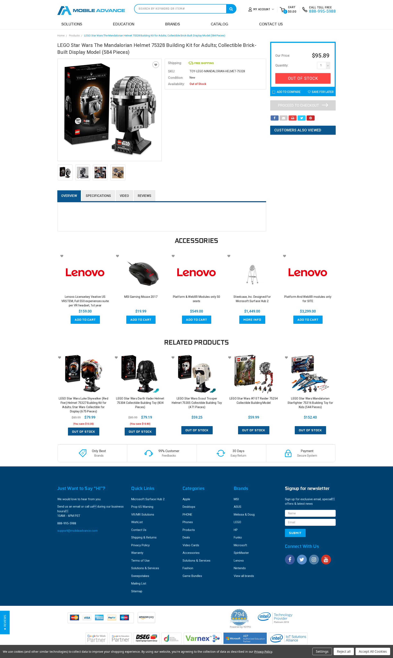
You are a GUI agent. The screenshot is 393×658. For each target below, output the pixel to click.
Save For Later (323, 92)
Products (74, 35)
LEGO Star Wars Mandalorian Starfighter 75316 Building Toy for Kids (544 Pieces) (310, 403)
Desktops (189, 507)
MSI (236, 499)
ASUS (237, 507)
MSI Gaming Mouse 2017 (140, 296)
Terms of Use (140, 560)
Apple (186, 499)
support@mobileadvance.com (77, 531)
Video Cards (191, 545)
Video (124, 196)
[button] (5, 622)
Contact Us (271, 24)
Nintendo (240, 568)
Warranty (137, 553)
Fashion (188, 568)
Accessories (191, 553)
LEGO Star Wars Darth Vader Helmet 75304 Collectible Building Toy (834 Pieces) (140, 403)
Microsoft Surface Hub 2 (148, 499)
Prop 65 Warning (142, 507)
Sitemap (136, 591)
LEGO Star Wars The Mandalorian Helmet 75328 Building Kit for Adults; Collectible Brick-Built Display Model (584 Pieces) (154, 35)
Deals (186, 537)
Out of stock (83, 432)
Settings (322, 651)
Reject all (344, 651)
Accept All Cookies (373, 651)
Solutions (71, 24)
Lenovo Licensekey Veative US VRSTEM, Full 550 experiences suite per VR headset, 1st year (85, 301)
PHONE (187, 514)
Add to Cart (85, 320)
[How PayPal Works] (101, 619)
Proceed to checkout (299, 105)
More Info (252, 320)
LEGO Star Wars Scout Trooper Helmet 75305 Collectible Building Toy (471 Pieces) (197, 403)
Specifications (98, 196)
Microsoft (240, 545)
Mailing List (138, 583)
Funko (238, 537)
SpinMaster (241, 553)
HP (236, 530)
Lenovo (239, 560)
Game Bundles (192, 576)
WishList (137, 522)
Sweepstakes (140, 576)
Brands (172, 24)
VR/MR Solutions (142, 514)
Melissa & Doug (244, 514)
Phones (188, 522)
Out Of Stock (303, 78)
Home (60, 35)
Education (123, 24)
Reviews (144, 196)
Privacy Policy (140, 545)
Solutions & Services (145, 568)
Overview (69, 196)
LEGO (237, 522)
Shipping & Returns (144, 537)
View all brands (244, 576)
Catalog (219, 24)
